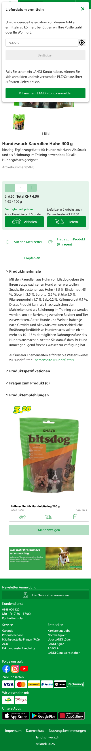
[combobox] (42, 42)
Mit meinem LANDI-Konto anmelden (45, 93)
